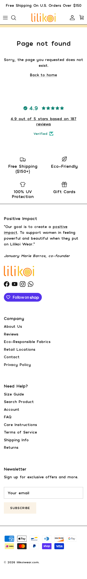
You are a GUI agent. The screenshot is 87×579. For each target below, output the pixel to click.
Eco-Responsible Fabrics (27, 341)
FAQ (7, 417)
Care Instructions (20, 424)
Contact (12, 357)
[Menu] (5, 17)
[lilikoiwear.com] (43, 17)
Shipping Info (16, 440)
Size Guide (14, 394)
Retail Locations (19, 349)
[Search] (16, 17)
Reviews (11, 334)
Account (11, 409)
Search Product (19, 401)
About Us (13, 326)
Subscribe (20, 508)
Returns (11, 447)
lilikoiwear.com (28, 562)
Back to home (43, 75)
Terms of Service (20, 432)
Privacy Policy (17, 364)
